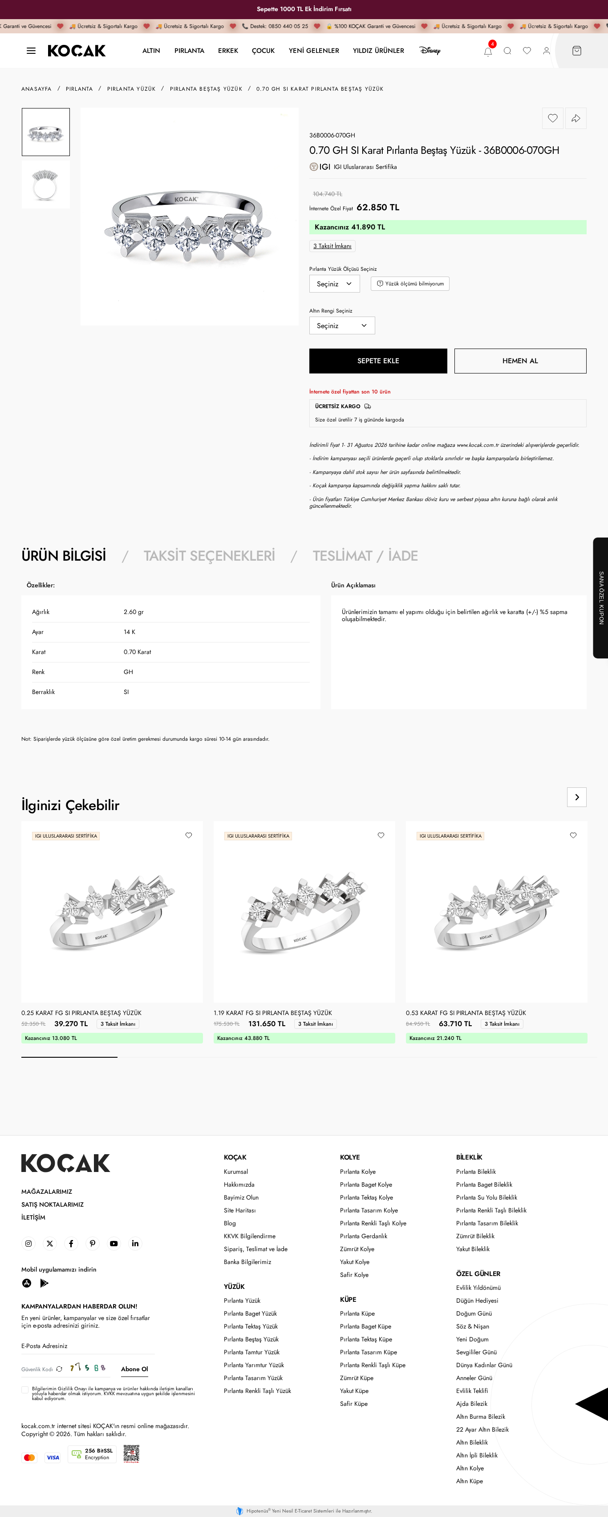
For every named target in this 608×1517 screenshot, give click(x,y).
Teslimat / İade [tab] (365, 556)
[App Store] (26, 1282)
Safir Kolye (354, 1275)
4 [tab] (357, 1057)
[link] (28, 1243)
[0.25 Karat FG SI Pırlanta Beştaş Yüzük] (112, 912)
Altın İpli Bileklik (477, 1455)
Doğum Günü (474, 1313)
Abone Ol (134, 1368)
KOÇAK (235, 1157)
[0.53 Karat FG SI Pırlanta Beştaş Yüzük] (497, 912)
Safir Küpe (354, 1404)
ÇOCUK (263, 50)
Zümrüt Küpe (356, 1378)
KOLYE (350, 1157)
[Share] (576, 118)
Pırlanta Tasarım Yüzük (253, 1378)
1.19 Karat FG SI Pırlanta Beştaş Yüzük (273, 1013)
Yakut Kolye (354, 1262)
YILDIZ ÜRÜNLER (378, 50)
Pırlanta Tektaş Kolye (366, 1197)
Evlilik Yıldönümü (478, 1288)
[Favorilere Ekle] (552, 118)
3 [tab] (261, 1057)
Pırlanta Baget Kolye (366, 1184)
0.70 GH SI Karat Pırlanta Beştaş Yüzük (320, 88)
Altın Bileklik (472, 1442)
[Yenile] (59, 1369)
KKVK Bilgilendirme (250, 1236)
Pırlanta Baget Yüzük (250, 1313)
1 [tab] (69, 1057)
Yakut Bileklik (473, 1249)
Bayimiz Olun (241, 1197)
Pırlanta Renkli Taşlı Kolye (373, 1223)
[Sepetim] (577, 51)
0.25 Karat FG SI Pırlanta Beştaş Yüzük (81, 1013)
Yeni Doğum (472, 1339)
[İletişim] (31, 51)
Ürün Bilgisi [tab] (63, 556)
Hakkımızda (239, 1184)
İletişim (33, 1217)
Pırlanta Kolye (358, 1172)
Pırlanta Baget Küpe (365, 1326)
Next (577, 797)
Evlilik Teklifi (472, 1391)
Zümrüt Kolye (357, 1249)
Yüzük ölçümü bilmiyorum (414, 283)
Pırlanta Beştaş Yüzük (251, 1339)
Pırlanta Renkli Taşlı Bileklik (491, 1210)
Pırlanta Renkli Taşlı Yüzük (257, 1391)
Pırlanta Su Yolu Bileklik (486, 1197)
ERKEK (228, 50)
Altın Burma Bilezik (480, 1417)
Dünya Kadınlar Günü (484, 1365)
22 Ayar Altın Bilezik (482, 1429)
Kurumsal (236, 1172)
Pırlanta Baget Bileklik (484, 1184)
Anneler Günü (474, 1378)
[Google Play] (44, 1282)
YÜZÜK (234, 1287)
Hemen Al (520, 361)
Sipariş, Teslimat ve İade (256, 1249)
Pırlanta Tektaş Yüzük (251, 1326)
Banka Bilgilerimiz (247, 1262)
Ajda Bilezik (471, 1404)
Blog (230, 1223)
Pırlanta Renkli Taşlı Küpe (372, 1365)
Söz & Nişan (472, 1326)
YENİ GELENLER (314, 50)
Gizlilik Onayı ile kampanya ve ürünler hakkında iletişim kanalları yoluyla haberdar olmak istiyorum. (112, 1391)
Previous (543, 797)
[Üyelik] (546, 51)
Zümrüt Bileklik (475, 1236)
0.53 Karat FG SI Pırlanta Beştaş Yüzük (466, 1013)
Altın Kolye (470, 1468)
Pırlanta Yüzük (242, 1300)
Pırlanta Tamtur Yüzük (252, 1352)
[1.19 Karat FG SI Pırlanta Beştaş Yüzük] (304, 912)
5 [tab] (453, 1057)
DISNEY (430, 50)
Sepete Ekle (378, 361)
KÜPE (348, 1300)
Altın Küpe (469, 1481)
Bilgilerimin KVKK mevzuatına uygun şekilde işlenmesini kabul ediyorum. (113, 1393)
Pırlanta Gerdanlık (363, 1236)
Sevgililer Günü (476, 1352)
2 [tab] (166, 1057)
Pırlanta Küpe (357, 1313)
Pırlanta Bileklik (476, 1172)
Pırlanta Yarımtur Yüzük (254, 1365)
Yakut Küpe (354, 1391)
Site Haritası (240, 1210)
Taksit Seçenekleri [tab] (210, 556)
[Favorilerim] (527, 51)
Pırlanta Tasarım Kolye (369, 1210)
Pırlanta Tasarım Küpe (368, 1352)
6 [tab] (549, 1057)
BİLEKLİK (469, 1157)
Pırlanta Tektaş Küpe (366, 1339)
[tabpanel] (304, 665)
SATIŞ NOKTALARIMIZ (52, 1204)
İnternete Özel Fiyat (331, 208)
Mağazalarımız (46, 1192)
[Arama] (507, 51)
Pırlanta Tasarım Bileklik (487, 1223)
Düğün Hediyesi (477, 1300)
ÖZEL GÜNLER (478, 1274)
